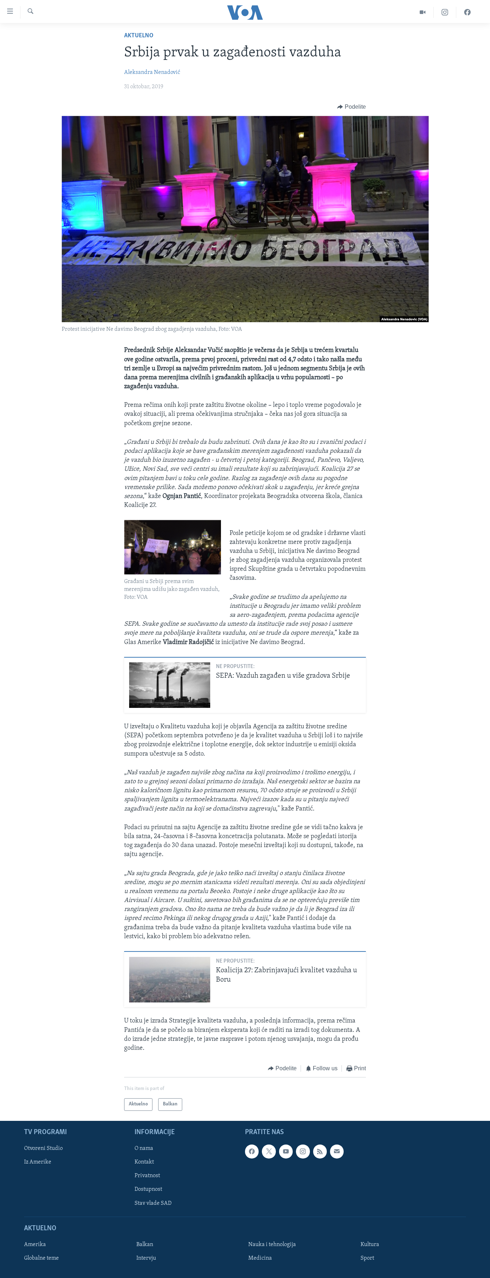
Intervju (146, 1258)
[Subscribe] (337, 1151)
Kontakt (144, 1162)
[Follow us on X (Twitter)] (268, 1151)
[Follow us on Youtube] (286, 1151)
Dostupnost (148, 1189)
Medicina (260, 1258)
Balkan (144, 1245)
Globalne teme (41, 1258)
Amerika (35, 1245)
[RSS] (320, 1151)
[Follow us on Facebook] (252, 1151)
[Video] (423, 12)
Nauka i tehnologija (272, 1245)
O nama (144, 1148)
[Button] (351, 107)
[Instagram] (445, 12)
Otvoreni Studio (43, 1148)
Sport (367, 1258)
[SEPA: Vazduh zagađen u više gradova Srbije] (169, 685)
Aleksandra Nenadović (152, 72)
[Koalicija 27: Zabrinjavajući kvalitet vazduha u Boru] (169, 979)
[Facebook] (467, 12)
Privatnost (147, 1176)
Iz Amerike (37, 1162)
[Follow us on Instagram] (303, 1151)
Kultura (370, 1245)
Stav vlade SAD (153, 1203)
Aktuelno (139, 36)
